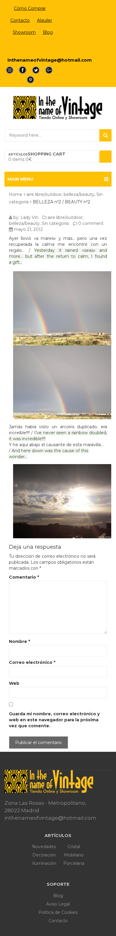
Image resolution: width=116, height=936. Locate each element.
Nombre (19, 641)
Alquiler (44, 20)
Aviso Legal (58, 904)
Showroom (24, 32)
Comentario (24, 577)
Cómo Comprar (30, 8)
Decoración (44, 855)
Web (14, 683)
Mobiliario (74, 855)
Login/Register (30, 46)
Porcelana (73, 863)
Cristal (74, 846)
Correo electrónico (32, 662)
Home (15, 194)
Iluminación (44, 863)
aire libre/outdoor (44, 194)
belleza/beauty (79, 194)
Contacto (20, 20)
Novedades (44, 846)
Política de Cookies (58, 912)
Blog (48, 32)
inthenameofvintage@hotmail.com (49, 60)
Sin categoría (55, 223)
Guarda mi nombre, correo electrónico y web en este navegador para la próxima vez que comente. (54, 719)
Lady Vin (29, 217)
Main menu (20, 179)
